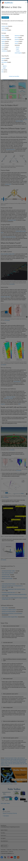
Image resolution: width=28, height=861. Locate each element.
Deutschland (4, 39)
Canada (3, 28)
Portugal (16, 41)
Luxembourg (4, 51)
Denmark (3, 37)
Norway (16, 37)
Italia (2, 49)
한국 (2, 71)
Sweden (16, 43)
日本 (2, 69)
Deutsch (17, 47)
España (3, 41)
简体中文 (5, 66)
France (2, 45)
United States (4, 30)
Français (18, 51)
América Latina (4, 26)
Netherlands (17, 35)
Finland (3, 43)
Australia (3, 58)
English (17, 49)
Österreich (17, 39)
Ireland (2, 47)
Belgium (3, 35)
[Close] (26, 3)
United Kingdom (18, 52)
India (2, 60)
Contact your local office (14, 76)
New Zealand (4, 62)
